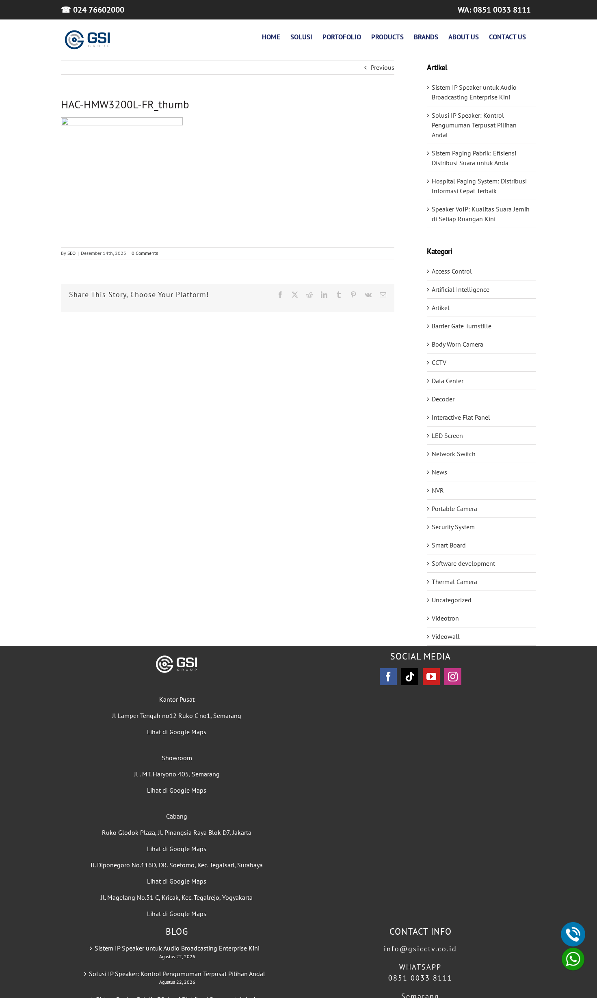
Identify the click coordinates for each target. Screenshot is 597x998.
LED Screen (447, 435)
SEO (71, 253)
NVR (438, 490)
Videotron (445, 618)
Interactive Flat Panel (461, 417)
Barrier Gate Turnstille (461, 326)
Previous (382, 67)
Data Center (447, 381)
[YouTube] (431, 676)
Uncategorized (452, 600)
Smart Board (449, 545)
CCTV (439, 362)
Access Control (452, 271)
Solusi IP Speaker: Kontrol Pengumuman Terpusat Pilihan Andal (474, 125)
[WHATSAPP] (573, 959)
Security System (453, 527)
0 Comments (145, 253)
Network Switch (454, 454)
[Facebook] (388, 676)
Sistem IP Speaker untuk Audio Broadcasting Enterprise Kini (177, 948)
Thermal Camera (454, 582)
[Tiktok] (409, 676)
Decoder (443, 399)
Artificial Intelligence (460, 289)
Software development (463, 563)
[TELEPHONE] (573, 934)
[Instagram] (452, 676)
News (439, 472)
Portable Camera (454, 508)
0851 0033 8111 (420, 978)
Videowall (446, 636)
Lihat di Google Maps (176, 732)
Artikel (441, 308)
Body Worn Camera (457, 344)
